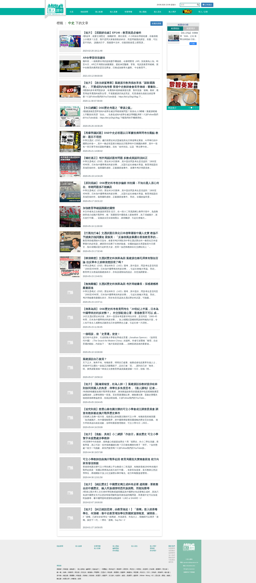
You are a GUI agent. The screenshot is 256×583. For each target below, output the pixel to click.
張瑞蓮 (65, 569)
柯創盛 (78, 575)
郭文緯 (165, 569)
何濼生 (138, 569)
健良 (123, 575)
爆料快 (171, 562)
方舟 (148, 572)
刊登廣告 (172, 560)
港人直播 (113, 12)
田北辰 (83, 572)
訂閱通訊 (208, 5)
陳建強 (129, 572)
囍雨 (79, 579)
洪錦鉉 (85, 575)
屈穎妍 (59, 569)
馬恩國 (135, 572)
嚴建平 (104, 575)
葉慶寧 (122, 572)
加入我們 (172, 555)
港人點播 (99, 12)
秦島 (64, 572)
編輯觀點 (116, 548)
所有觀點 (116, 551)
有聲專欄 (128, 12)
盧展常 (135, 575)
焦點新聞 (84, 12)
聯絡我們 (172, 557)
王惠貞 (103, 572)
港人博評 (172, 12)
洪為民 (153, 572)
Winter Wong (145, 575)
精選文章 (66, 579)
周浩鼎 (77, 572)
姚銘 (168, 575)
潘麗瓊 (116, 572)
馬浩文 (132, 569)
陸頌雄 (91, 575)
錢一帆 (59, 572)
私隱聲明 (172, 548)
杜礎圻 (117, 575)
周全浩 (142, 572)
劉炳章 (119, 569)
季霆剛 (96, 572)
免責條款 (172, 551)
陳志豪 (59, 579)
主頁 (71, 12)
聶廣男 (129, 575)
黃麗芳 (98, 575)
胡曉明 (70, 572)
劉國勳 (72, 575)
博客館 (152, 548)
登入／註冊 (203, 12)
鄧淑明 (160, 572)
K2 (153, 575)
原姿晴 (145, 569)
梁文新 (157, 575)
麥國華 (158, 569)
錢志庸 (65, 575)
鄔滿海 (90, 572)
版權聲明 (172, 553)
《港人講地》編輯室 (83, 569)
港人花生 (157, 12)
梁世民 (125, 569)
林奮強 (73, 579)
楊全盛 (167, 572)
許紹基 (151, 569)
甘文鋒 (111, 575)
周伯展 (109, 572)
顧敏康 (72, 569)
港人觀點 (143, 12)
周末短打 (112, 569)
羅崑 (163, 575)
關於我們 (172, 546)
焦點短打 (95, 569)
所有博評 (153, 551)
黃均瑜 (59, 575)
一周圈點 (104, 569)
